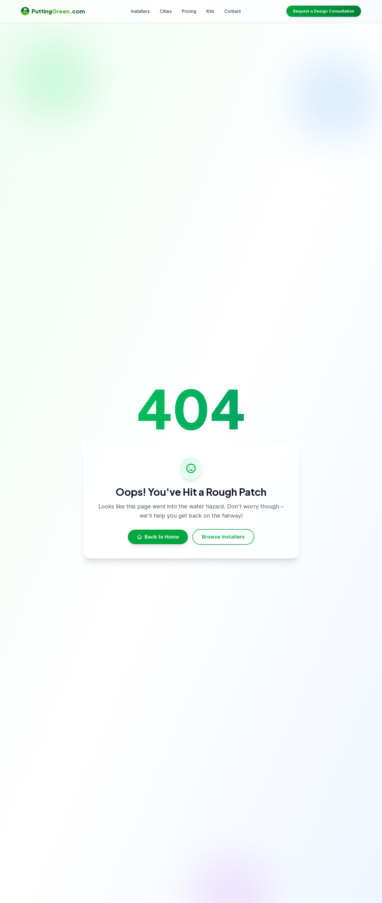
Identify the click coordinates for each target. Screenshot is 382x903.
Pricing (189, 11)
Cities (166, 11)
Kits (210, 11)
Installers (140, 11)
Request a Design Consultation (323, 11)
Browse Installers (223, 537)
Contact (232, 11)
